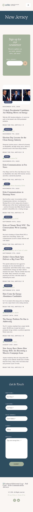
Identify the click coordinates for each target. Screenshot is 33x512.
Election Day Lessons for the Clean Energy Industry (14, 138)
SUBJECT (8, 425)
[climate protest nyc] (11, 218)
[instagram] (14, 500)
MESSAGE (9, 436)
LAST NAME (9, 404)
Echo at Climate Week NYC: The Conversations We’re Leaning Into (16, 227)
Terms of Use (21, 495)
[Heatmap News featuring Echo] (14, 185)
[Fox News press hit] (10, 158)
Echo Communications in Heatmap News (13, 193)
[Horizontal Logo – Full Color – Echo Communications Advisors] (10, 5)
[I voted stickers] (9, 131)
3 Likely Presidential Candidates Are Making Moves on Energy (16, 111)
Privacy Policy (12, 495)
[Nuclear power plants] (11, 312)
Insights (8, 102)
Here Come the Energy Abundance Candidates (12, 294)
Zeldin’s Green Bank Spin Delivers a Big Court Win (13, 257)
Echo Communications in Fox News (15, 165)
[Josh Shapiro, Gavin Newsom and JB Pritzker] (16, 86)
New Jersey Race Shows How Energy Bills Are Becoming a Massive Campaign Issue (15, 350)
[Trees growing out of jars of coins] (15, 250)
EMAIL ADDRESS (11, 59)
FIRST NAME (9, 393)
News (7, 156)
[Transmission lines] (10, 342)
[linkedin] (18, 500)
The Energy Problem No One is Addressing (15, 320)
